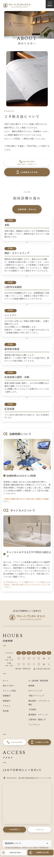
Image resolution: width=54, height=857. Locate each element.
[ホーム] (17, 5)
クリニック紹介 (9, 690)
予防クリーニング (36, 695)
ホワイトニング (35, 690)
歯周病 (31, 685)
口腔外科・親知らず (37, 719)
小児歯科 (32, 709)
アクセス (7, 705)
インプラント (34, 724)
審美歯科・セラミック (38, 714)
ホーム (6, 680)
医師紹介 (7, 700)
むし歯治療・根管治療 (38, 680)
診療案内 (7, 695)
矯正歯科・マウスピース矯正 (39, 702)
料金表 (6, 710)
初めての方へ (8, 685)
